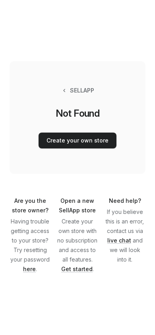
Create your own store (77, 140)
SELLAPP (82, 90)
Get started (77, 269)
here (29, 269)
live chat (119, 240)
